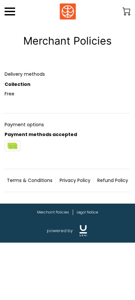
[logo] (83, 230)
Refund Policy (112, 180)
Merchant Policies (53, 212)
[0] (126, 11)
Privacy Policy (75, 180)
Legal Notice (87, 212)
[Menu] (10, 11)
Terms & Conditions (29, 180)
